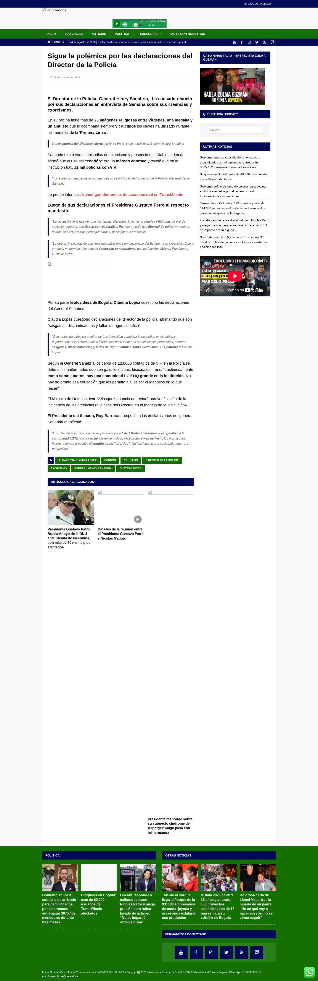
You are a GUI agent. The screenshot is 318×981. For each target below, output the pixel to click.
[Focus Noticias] (54, 10)
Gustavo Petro (130, 468)
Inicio (51, 34)
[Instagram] (249, 42)
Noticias (99, 34)
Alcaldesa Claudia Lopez (77, 460)
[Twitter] (257, 42)
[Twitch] (272, 42)
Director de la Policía (162, 460)
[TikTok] (264, 42)
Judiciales (74, 34)
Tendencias (147, 34)
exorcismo (59, 468)
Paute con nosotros (187, 34)
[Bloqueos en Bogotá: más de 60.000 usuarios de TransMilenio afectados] (99, 877)
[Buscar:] (235, 130)
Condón (110, 460)
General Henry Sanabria (93, 468)
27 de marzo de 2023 (66, 77)
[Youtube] (234, 42)
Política (122, 34)
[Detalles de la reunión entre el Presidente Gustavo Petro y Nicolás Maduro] (121, 507)
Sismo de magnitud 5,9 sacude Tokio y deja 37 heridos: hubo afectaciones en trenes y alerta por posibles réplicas (233, 242)
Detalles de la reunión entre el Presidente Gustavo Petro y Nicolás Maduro (121, 533)
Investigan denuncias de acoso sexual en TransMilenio (132, 194)
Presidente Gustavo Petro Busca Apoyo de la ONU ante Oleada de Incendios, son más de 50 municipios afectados (69, 538)
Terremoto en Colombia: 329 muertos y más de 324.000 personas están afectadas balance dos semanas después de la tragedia (232, 208)
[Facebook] (242, 42)
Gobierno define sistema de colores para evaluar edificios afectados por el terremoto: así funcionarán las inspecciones (233, 191)
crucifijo (131, 460)
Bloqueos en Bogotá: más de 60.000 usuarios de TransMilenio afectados (98, 904)
